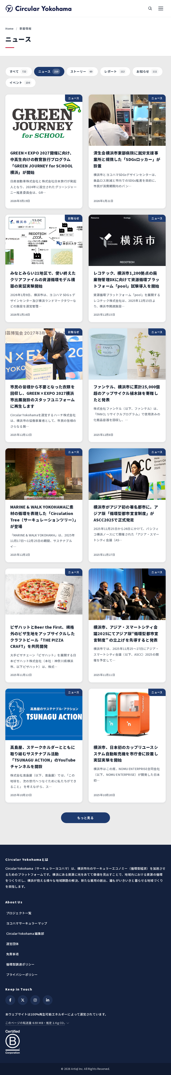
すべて (18, 71)
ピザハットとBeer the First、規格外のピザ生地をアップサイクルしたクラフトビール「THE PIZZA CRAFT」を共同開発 (42, 636)
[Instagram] (35, 1000)
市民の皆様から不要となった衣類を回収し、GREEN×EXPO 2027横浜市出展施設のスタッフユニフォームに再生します (42, 396)
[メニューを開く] (161, 8)
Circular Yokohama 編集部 (25, 933)
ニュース (48, 71)
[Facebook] (10, 1000)
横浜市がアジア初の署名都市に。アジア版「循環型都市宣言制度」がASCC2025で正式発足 (126, 513)
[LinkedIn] (48, 1000)
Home (9, 28)
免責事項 (12, 954)
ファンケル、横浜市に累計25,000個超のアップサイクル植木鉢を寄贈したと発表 (127, 393)
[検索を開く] (150, 8)
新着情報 (25, 28)
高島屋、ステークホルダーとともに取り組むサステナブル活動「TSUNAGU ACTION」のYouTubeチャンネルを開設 (42, 756)
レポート (114, 71)
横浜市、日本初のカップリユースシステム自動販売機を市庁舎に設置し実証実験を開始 (126, 753)
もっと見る (85, 818)
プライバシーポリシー (22, 974)
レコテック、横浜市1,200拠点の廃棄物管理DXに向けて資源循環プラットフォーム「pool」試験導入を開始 (126, 279)
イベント (20, 82)
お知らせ (146, 71)
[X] (23, 1000)
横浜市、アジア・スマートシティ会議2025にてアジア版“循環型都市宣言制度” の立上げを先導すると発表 (126, 633)
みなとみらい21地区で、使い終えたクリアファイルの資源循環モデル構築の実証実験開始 (43, 279)
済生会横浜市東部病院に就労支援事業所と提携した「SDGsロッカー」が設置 (127, 159)
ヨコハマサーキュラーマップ (26, 923)
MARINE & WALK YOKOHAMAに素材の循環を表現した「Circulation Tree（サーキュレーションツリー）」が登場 (43, 516)
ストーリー (81, 71)
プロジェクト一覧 (18, 913)
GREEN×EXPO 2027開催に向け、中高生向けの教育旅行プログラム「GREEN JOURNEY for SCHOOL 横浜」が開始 (42, 162)
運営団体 (12, 943)
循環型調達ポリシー (20, 964)
